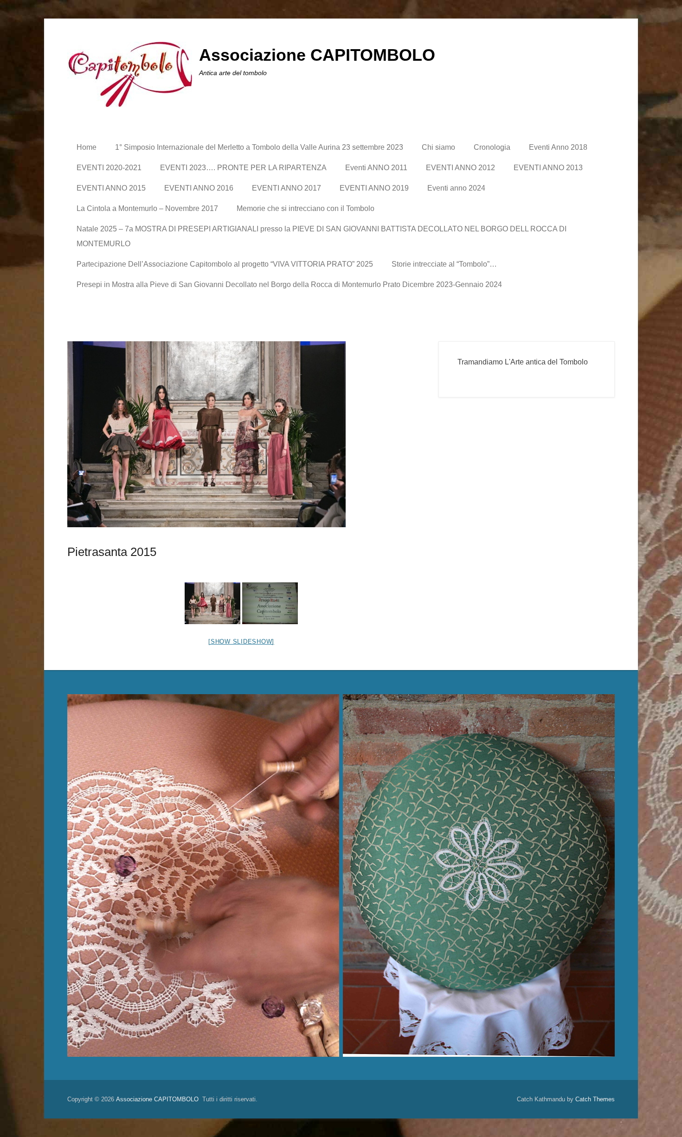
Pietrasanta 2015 (111, 552)
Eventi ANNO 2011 (376, 168)
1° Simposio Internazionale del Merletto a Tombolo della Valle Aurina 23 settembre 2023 (259, 147)
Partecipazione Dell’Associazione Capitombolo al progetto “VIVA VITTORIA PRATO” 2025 (225, 264)
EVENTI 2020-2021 (109, 168)
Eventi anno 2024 (456, 188)
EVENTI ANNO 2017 (286, 188)
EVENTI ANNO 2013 (548, 168)
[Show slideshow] (241, 641)
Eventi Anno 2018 (558, 147)
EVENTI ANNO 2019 (374, 188)
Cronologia (492, 147)
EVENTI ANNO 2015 (111, 188)
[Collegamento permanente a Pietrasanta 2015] (241, 434)
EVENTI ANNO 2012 (460, 168)
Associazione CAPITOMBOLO (317, 54)
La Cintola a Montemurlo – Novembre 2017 (147, 208)
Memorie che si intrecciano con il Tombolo (305, 208)
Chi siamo (438, 147)
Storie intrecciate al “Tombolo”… (444, 264)
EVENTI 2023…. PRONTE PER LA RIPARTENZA (243, 168)
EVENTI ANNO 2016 (198, 188)
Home (87, 147)
